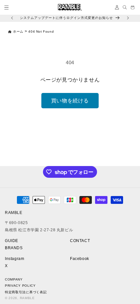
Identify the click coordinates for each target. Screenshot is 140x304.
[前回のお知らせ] (12, 18)
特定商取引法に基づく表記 (26, 292)
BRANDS (14, 248)
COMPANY (14, 279)
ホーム (18, 31)
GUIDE (11, 240)
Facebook (79, 258)
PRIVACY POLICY (20, 285)
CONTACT (80, 240)
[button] (6, 7)
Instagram (14, 258)
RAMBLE (27, 298)
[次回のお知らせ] (128, 18)
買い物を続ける (70, 100)
